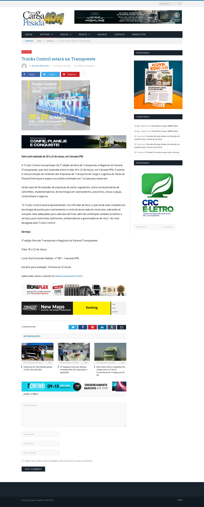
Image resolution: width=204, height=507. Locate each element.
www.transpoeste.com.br (69, 276)
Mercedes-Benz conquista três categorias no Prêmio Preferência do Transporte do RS (110, 370)
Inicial (29, 34)
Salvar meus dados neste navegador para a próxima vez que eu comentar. (59, 460)
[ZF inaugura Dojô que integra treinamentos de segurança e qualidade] (74, 353)
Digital (64, 34)
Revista (83, 34)
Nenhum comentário (86, 66)
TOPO (179, 500)
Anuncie (102, 34)
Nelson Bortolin (40, 66)
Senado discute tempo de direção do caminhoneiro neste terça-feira (157, 137)
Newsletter (139, 34)
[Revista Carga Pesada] (44, 18)
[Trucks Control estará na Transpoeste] (74, 105)
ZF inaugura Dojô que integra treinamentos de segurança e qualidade (73, 369)
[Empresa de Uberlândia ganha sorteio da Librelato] (37, 353)
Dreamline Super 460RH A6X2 (165, 126)
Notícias (45, 34)
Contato (119, 34)
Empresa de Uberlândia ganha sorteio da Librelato (38, 368)
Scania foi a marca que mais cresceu (162, 152)
